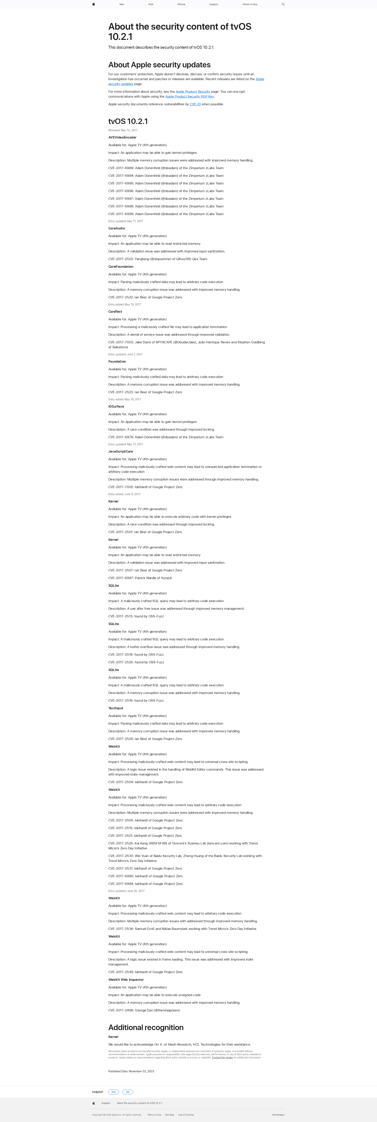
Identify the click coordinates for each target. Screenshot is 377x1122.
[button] (283, 4)
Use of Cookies (186, 1115)
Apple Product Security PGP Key (189, 96)
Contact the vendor (222, 1057)
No (127, 1092)
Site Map (169, 1115)
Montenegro (278, 1115)
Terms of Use (154, 1115)
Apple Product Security (193, 92)
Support (106, 1103)
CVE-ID (195, 104)
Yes (113, 1092)
